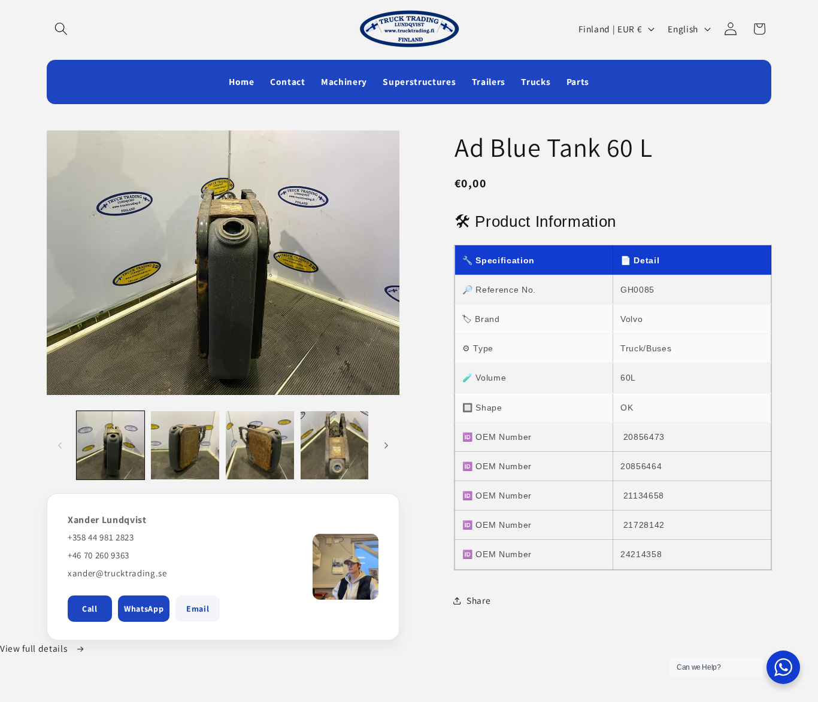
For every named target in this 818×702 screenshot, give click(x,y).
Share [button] (478, 600)
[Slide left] (60, 445)
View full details (34, 648)
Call (90, 608)
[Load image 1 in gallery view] (111, 445)
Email (197, 608)
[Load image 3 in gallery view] (260, 445)
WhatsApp (143, 608)
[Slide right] (386, 445)
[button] (61, 28)
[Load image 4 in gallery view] (335, 445)
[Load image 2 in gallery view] (185, 445)
